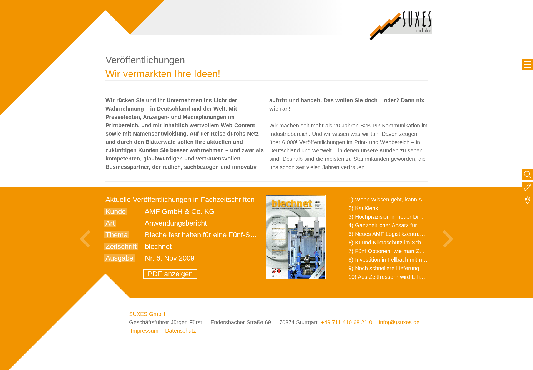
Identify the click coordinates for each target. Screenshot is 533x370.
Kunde (115, 211)
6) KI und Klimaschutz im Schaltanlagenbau (402, 242)
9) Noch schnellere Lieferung (383, 268)
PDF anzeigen (170, 274)
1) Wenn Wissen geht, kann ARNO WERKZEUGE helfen (418, 200)
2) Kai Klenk (363, 208)
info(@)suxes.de (399, 322)
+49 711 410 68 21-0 (346, 322)
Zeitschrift (121, 246)
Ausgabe (119, 258)
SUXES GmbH (147, 314)
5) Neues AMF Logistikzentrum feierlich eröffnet (407, 234)
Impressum (145, 331)
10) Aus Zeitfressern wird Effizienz (390, 277)
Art (110, 223)
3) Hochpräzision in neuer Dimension (393, 217)
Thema (116, 234)
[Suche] (527, 174)
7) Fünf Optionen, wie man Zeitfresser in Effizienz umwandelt (423, 251)
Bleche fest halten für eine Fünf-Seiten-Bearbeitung (225, 235)
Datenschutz (180, 331)
